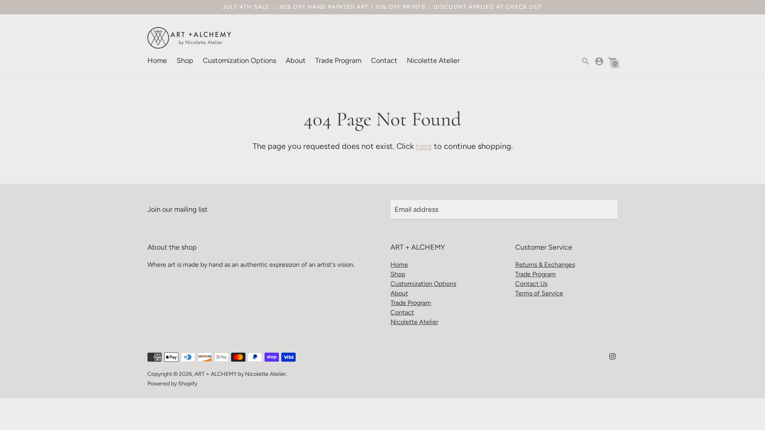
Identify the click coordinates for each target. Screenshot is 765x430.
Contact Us (531, 283)
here (424, 146)
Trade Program (338, 60)
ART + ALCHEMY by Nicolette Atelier (240, 374)
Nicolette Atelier (433, 60)
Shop (185, 60)
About (296, 60)
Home (157, 60)
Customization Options (239, 60)
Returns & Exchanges (545, 264)
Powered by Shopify (172, 383)
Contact (384, 60)
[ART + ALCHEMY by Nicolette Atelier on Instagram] (612, 356)
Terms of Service (539, 293)
